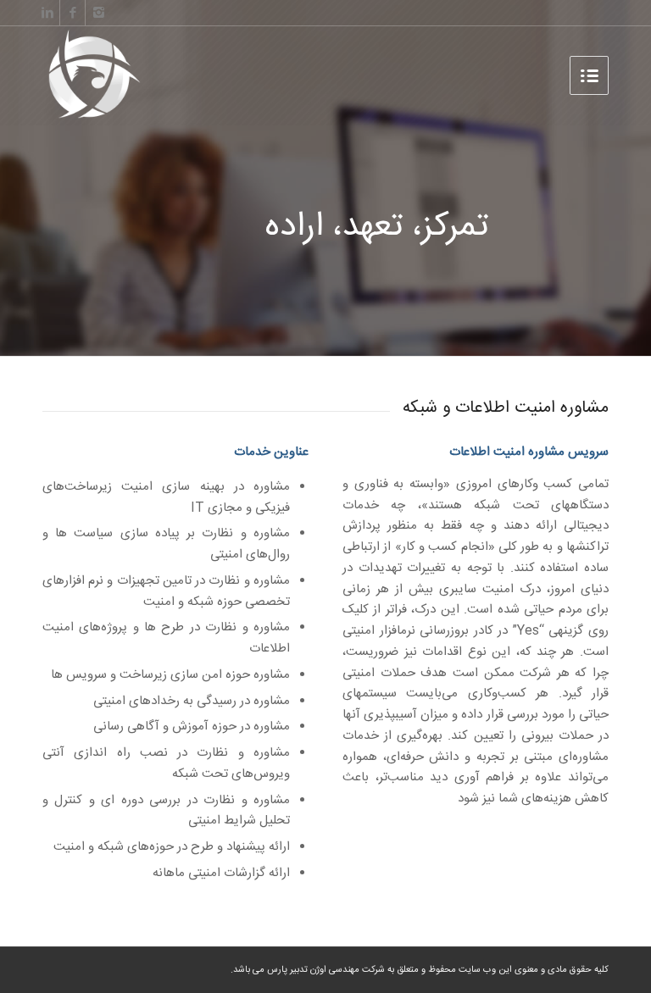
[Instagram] (98, 12)
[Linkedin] (47, 12)
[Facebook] (72, 12)
